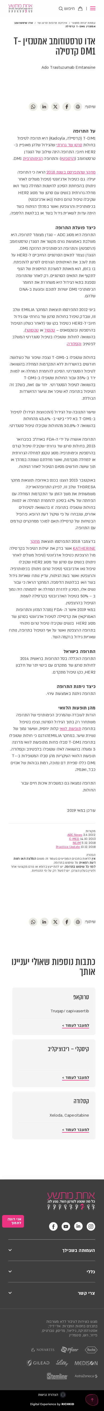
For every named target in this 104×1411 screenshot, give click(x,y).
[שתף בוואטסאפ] (33, 922)
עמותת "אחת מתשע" (83, 23)
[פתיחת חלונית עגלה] (80, 8)
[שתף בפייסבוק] (66, 922)
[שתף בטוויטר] (55, 922)
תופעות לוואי (70, 728)
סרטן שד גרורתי (69, 145)
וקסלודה (74, 344)
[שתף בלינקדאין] (44, 922)
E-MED (74, 839)
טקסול (50, 330)
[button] (90, 8)
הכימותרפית (33, 158)
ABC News (74, 835)
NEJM (77, 843)
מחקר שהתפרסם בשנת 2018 (70, 172)
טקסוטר (32, 330)
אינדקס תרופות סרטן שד (52, 23)
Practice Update (68, 847)
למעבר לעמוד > (75, 1025)
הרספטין (68, 158)
